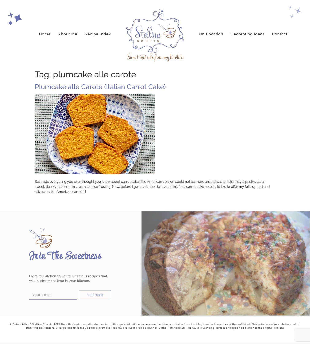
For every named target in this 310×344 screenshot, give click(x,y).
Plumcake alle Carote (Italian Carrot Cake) (100, 87)
